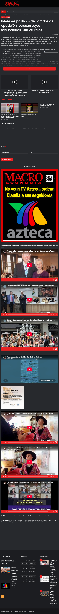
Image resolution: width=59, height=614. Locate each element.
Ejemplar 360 (24, 579)
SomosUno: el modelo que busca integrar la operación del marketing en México (26, 11)
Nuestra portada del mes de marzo (28, 115)
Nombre (3, 146)
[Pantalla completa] (56, 280)
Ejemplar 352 (24, 571)
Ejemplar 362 (24, 581)
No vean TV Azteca (14, 584)
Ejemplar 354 (24, 573)
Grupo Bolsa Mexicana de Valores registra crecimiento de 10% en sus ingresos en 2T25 (53, 582)
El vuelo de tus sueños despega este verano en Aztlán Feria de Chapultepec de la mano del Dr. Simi (14, 573)
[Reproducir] (3, 280)
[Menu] (2, 4)
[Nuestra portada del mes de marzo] (29, 108)
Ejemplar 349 (32, 568)
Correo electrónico (6, 152)
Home (3, 14)
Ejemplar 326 (24, 566)
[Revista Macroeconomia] (12, 3)
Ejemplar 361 (32, 579)
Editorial (8, 14)
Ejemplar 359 (32, 576)
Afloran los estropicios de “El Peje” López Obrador (47, 104)
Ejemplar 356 (32, 573)
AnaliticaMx (31, 611)
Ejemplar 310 (32, 560)
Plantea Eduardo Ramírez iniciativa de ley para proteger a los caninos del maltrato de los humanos (54, 597)
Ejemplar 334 (32, 566)
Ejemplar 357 (24, 576)
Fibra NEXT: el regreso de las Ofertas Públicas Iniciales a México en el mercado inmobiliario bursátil (54, 566)
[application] (29, 265)
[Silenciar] (53, 280)
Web (32, 152)
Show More (29, 69)
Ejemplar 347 (24, 568)
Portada (8, 17)
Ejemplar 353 (32, 571)
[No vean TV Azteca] (5, 586)
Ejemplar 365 (32, 581)
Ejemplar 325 (32, 563)
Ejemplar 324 (24, 563)
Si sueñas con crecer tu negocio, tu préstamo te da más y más (8, 562)
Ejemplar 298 (24, 560)
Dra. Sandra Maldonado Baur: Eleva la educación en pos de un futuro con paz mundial (10, 116)
